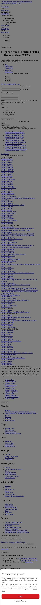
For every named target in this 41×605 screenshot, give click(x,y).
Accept (20, 596)
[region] (20, 587)
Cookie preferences (20, 601)
